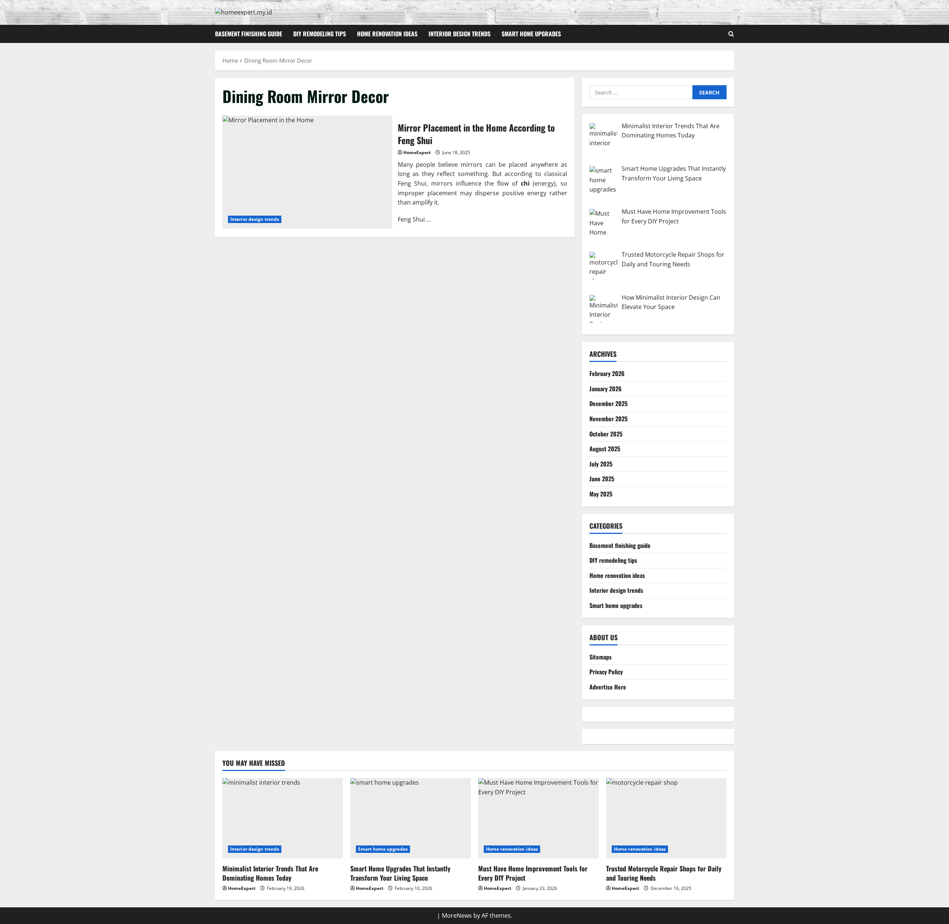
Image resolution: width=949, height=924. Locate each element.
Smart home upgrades (531, 33)
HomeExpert (417, 152)
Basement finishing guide (248, 33)
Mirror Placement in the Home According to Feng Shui (307, 172)
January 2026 (605, 388)
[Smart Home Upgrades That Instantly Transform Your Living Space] (410, 818)
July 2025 (600, 463)
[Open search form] (731, 34)
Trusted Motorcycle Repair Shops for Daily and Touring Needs (663, 873)
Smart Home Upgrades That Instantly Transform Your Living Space (400, 873)
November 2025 (608, 418)
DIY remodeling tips (319, 33)
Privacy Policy (606, 671)
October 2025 (605, 433)
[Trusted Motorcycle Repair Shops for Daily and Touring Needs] (666, 818)
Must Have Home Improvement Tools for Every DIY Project (533, 873)
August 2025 (604, 448)
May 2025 (600, 493)
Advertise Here (607, 686)
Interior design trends (459, 33)
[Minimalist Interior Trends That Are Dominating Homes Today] (282, 818)
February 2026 (607, 373)
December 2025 (608, 403)
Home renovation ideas (387, 33)
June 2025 (601, 478)
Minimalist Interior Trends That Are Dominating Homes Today (270, 873)
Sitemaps (600, 656)
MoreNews (457, 915)
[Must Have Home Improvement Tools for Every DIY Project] (538, 818)
